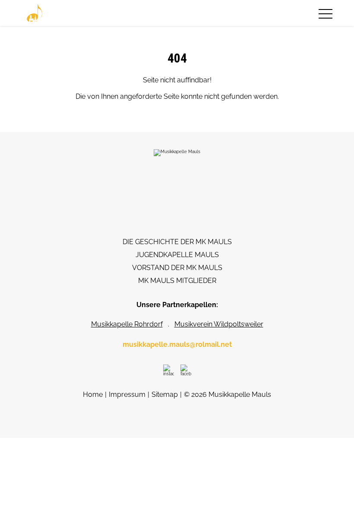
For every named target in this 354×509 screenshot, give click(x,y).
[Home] (34, 13)
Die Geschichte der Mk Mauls (177, 242)
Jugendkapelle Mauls (177, 255)
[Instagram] (168, 369)
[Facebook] (185, 369)
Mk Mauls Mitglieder (177, 280)
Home (93, 394)
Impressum (127, 394)
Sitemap (165, 394)
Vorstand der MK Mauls (177, 268)
